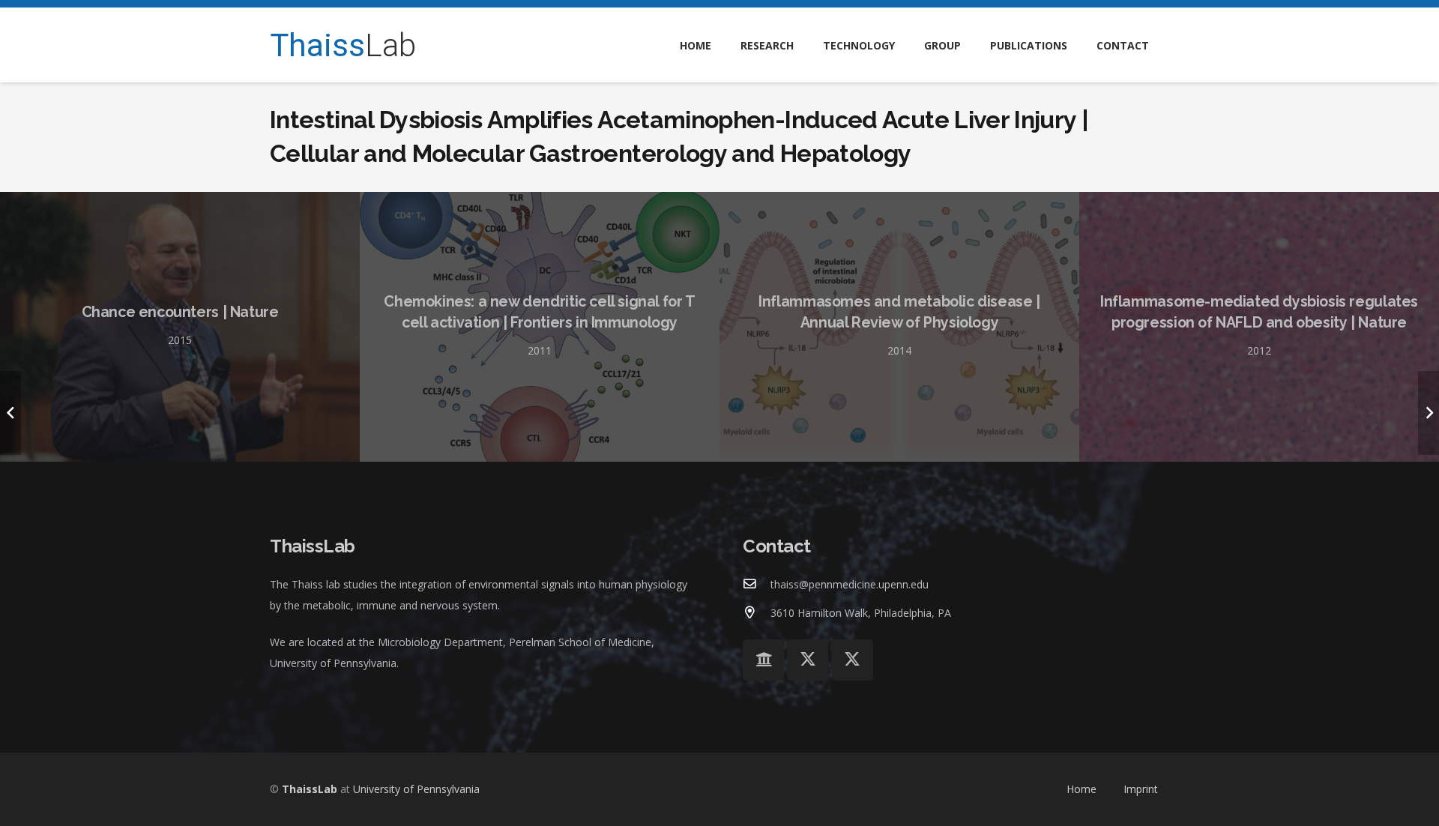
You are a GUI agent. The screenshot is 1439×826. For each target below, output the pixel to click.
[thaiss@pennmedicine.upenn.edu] (756, 584)
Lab (343, 45)
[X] (807, 660)
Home (1081, 789)
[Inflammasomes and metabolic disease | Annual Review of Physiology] (899, 327)
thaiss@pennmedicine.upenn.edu (849, 584)
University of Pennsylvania (416, 789)
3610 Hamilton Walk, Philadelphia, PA (860, 613)
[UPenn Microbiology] (763, 660)
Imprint (1140, 789)
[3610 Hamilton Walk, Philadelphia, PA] (756, 613)
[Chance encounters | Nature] (180, 327)
